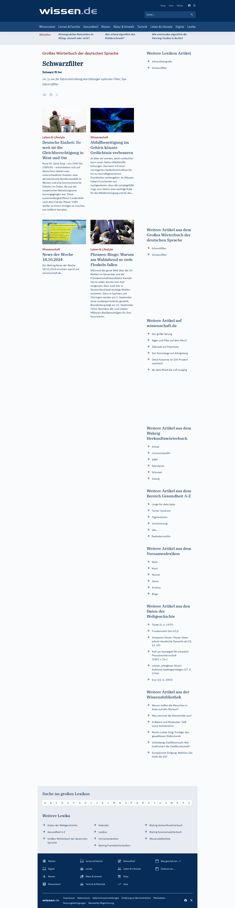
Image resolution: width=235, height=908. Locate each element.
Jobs (171, 5)
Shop (163, 5)
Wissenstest (47, 26)
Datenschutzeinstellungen (106, 897)
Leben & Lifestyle (161, 26)
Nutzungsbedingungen (74, 903)
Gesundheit (90, 26)
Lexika (191, 26)
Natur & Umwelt (124, 26)
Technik (142, 26)
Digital (180, 26)
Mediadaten (159, 897)
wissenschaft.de (51, 273)
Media (180, 5)
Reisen (105, 26)
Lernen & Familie (69, 26)
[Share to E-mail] (44, 94)
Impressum (69, 897)
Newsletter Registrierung (101, 903)
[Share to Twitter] (56, 94)
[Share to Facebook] (51, 94)
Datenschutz (83, 897)
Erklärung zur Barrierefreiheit (136, 897)
